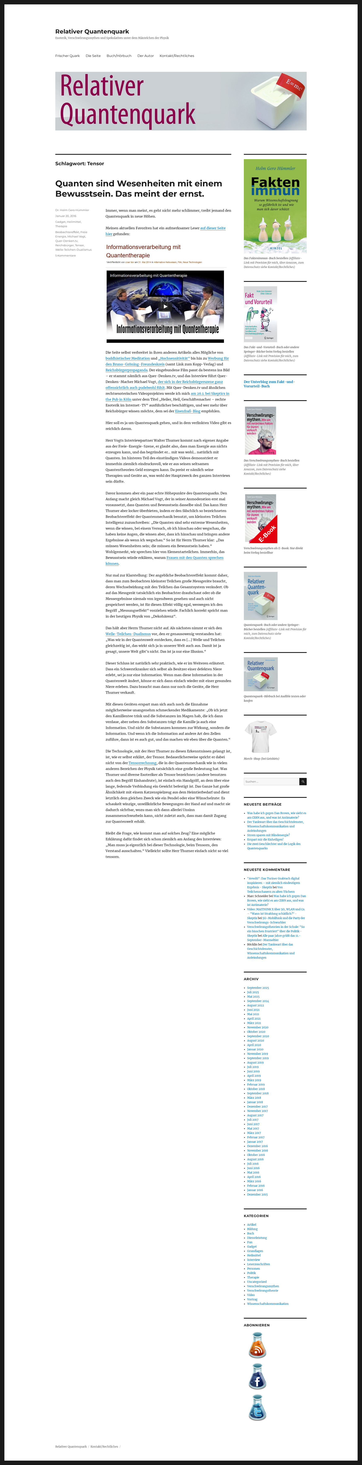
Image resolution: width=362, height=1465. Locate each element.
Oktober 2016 (256, 1155)
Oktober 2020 (256, 1032)
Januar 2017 (255, 1142)
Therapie (61, 226)
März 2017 (254, 1133)
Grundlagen (255, 1251)
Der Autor (145, 56)
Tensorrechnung (142, 763)
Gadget (60, 221)
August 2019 (255, 1062)
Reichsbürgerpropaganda (126, 370)
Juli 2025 (253, 992)
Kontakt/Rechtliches (177, 56)
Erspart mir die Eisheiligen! (265, 839)
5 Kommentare (65, 255)
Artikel (251, 1224)
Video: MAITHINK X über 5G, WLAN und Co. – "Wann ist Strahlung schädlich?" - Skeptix (276, 914)
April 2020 (254, 1045)
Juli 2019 (253, 1067)
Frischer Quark (67, 56)
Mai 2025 (253, 996)
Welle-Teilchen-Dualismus (128, 634)
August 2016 (255, 1159)
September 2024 (258, 1001)
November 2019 (257, 1054)
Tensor (79, 245)
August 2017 (255, 1115)
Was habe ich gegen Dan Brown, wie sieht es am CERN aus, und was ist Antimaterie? (276, 900)
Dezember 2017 (257, 1106)
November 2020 (257, 1027)
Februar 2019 (256, 1084)
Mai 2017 (253, 1128)
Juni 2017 (253, 1124)
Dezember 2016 (257, 1146)
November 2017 (257, 1111)
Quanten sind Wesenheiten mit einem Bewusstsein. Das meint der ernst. (138, 188)
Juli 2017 (253, 1120)
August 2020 (255, 1040)
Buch (250, 1233)
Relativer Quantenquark (92, 31)
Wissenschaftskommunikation (268, 1304)
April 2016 (254, 1177)
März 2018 (254, 1098)
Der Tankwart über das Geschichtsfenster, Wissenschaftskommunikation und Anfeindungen (275, 826)
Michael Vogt (76, 236)
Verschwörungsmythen (263, 1286)
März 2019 (254, 1080)
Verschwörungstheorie (262, 1290)
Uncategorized (257, 1282)
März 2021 (254, 1023)
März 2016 (254, 1181)
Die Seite (93, 56)
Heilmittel (74, 221)
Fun (249, 1242)
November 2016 (257, 1150)
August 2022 (255, 1005)
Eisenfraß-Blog (187, 411)
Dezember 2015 (257, 1194)
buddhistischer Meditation (128, 358)
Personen (253, 1268)
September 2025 (258, 988)
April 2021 (254, 1018)
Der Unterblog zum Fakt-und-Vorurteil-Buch (269, 384)
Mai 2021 (253, 1014)
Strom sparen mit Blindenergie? (268, 835)
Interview (253, 1260)
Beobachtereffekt (67, 232)
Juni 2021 (253, 1010)
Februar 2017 (256, 1137)
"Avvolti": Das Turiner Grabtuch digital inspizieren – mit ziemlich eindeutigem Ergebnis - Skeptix (273, 883)
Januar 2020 (255, 1049)
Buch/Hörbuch (119, 56)
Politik (251, 1273)
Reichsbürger (64, 245)
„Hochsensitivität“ (174, 358)
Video (251, 1295)
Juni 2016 (253, 1168)
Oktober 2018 (256, 1089)
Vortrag (252, 1299)
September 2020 (258, 1036)
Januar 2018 (255, 1102)
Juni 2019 (253, 1071)
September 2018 (258, 1093)
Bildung (252, 1229)
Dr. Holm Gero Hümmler (72, 210)
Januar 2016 (255, 1190)
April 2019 (254, 1076)
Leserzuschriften (258, 1264)
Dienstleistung (257, 1238)
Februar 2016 (256, 1186)
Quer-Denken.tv (66, 240)
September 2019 (258, 1058)
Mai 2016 (253, 1172)
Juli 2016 (253, 1164)
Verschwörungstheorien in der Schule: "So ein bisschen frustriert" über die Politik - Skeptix (276, 931)
